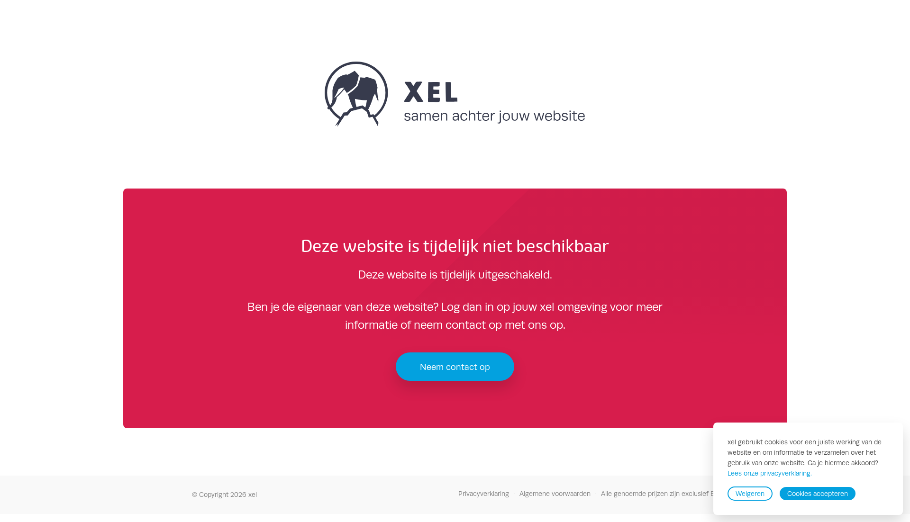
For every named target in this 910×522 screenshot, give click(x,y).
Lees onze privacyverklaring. (770, 473)
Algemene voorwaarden (555, 493)
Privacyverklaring (483, 493)
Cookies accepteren (817, 493)
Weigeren (750, 493)
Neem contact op (455, 367)
